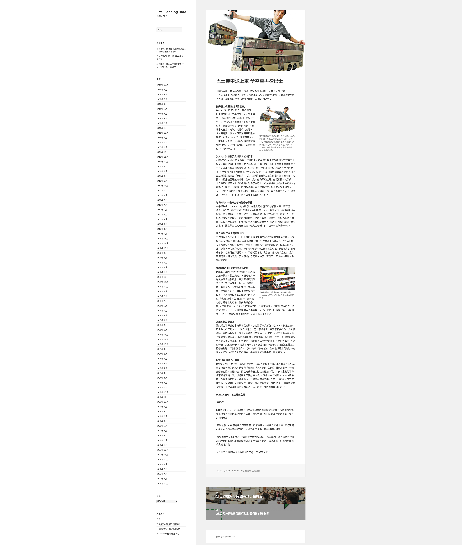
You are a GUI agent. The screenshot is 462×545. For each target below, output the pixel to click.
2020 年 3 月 (162, 224)
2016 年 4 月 (162, 430)
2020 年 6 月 (162, 209)
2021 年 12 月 (162, 152)
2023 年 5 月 (162, 108)
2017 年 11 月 (162, 339)
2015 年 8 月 (162, 469)
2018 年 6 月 (162, 305)
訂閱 (168, 524)
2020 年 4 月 (162, 219)
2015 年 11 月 (162, 454)
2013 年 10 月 (162, 483)
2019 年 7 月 (162, 262)
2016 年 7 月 (162, 416)
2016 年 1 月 (162, 445)
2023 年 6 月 (162, 104)
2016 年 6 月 (162, 421)
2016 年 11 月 (162, 397)
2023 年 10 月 (162, 84)
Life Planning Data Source (171, 14)
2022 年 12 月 (162, 133)
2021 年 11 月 (162, 157)
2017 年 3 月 (162, 378)
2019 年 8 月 (162, 257)
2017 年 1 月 (162, 387)
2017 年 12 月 (162, 334)
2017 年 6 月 (162, 363)
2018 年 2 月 (162, 325)
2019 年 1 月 (162, 272)
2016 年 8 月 (162, 411)
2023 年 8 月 (162, 94)
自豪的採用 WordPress (226, 536)
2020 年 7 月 (162, 205)
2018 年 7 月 (162, 301)
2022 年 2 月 (162, 142)
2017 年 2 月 (162, 382)
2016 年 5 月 (162, 426)
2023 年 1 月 (162, 128)
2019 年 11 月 (162, 243)
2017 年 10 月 (162, 344)
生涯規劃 (256, 470)
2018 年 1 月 (162, 329)
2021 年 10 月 (162, 161)
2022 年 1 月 (162, 147)
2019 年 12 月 (162, 238)
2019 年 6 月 (162, 267)
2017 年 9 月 (162, 349)
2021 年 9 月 (162, 166)
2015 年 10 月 (162, 459)
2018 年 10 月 (162, 286)
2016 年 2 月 (162, 440)
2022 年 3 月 (162, 137)
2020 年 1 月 (162, 233)
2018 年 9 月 (162, 291)
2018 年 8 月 (162, 296)
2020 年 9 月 (162, 195)
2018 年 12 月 (162, 277)
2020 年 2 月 (162, 229)
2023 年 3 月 (162, 118)
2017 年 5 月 (162, 368)
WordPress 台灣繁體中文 (168, 533)
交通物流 (247, 470)
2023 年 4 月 (162, 113)
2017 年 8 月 (162, 353)
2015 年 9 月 (162, 464)
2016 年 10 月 (162, 402)
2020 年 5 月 (162, 214)
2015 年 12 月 (162, 450)
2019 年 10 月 (162, 248)
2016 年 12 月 (162, 392)
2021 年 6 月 (162, 176)
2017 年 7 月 (162, 358)
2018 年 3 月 (162, 320)
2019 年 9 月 (162, 253)
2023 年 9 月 (162, 89)
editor (236, 470)
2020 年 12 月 (162, 185)
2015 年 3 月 (162, 478)
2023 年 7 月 (162, 99)
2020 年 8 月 (162, 200)
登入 (158, 519)
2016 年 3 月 (162, 435)
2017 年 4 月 (162, 373)
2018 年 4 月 (162, 315)
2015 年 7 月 (162, 474)
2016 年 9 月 (162, 406)
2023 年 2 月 (162, 123)
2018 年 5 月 (162, 310)
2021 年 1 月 (162, 181)
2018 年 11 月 (162, 281)
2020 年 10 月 (162, 190)
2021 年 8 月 (162, 171)
